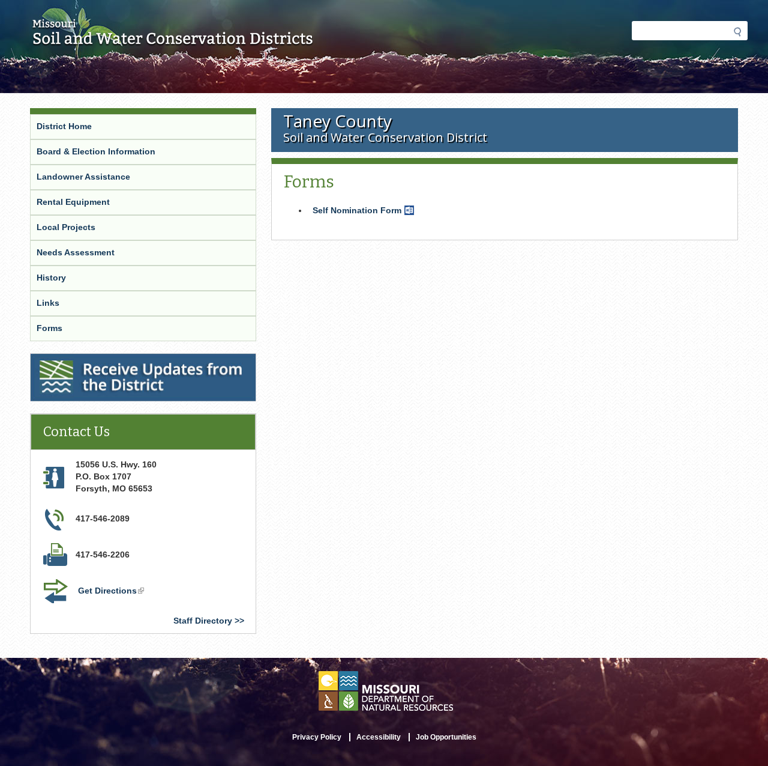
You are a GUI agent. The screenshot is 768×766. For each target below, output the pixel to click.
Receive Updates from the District (101, 361)
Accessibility (378, 737)
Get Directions (112, 592)
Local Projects (66, 227)
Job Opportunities (446, 737)
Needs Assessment (76, 252)
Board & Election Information (96, 151)
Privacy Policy (316, 737)
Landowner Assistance (83, 176)
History (51, 277)
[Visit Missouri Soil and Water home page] (173, 40)
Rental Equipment (73, 202)
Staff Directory (202, 620)
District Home (64, 126)
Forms (49, 328)
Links (48, 303)
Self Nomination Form (364, 211)
